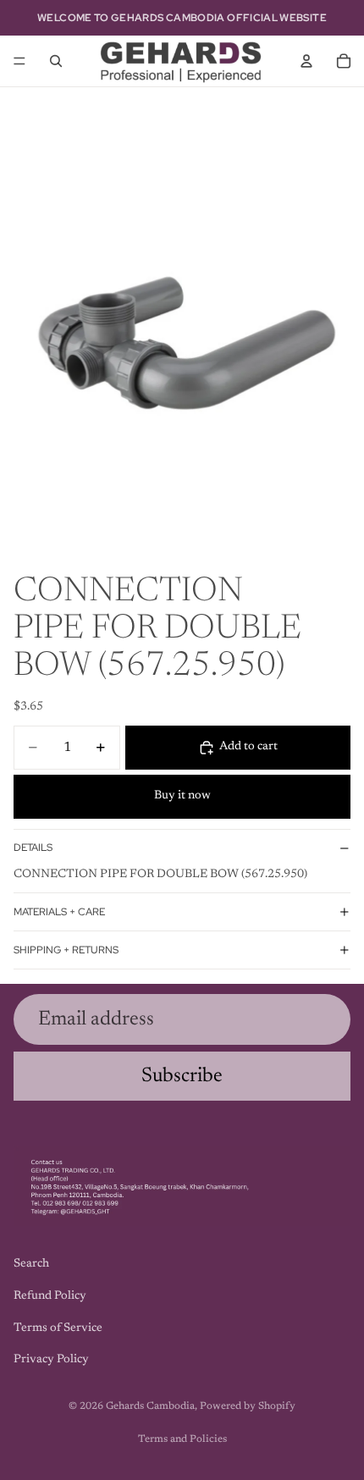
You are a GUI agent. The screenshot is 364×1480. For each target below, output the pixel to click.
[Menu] (19, 60)
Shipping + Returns (66, 950)
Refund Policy (50, 1296)
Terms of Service (58, 1328)
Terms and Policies (182, 1439)
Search (31, 1265)
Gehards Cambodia (150, 1406)
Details (33, 847)
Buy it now (182, 796)
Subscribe (182, 1076)
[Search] (55, 61)
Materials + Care (59, 912)
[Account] (306, 61)
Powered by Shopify (247, 1406)
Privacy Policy (51, 1361)
